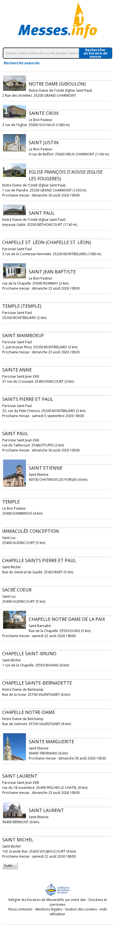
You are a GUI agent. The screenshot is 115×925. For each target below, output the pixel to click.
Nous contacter (20, 909)
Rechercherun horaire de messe (95, 53)
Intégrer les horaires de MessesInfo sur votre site (47, 899)
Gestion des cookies (81, 909)
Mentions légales (48, 909)
